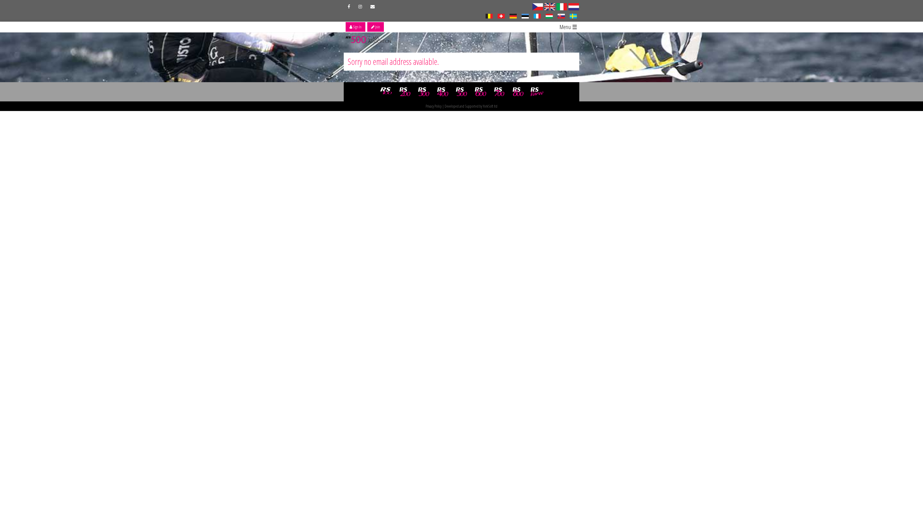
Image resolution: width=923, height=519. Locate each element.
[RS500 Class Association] (461, 92)
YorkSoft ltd (490, 106)
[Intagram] (360, 7)
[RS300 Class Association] (424, 92)
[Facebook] (349, 7)
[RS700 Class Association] (499, 92)
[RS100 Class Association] (386, 92)
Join (377, 27)
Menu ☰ (568, 27)
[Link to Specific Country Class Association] (537, 6)
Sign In (357, 27)
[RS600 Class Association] (480, 92)
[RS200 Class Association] (405, 92)
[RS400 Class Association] (443, 92)
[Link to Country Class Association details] (561, 6)
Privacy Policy (434, 106)
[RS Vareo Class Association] (537, 92)
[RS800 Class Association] (518, 92)
